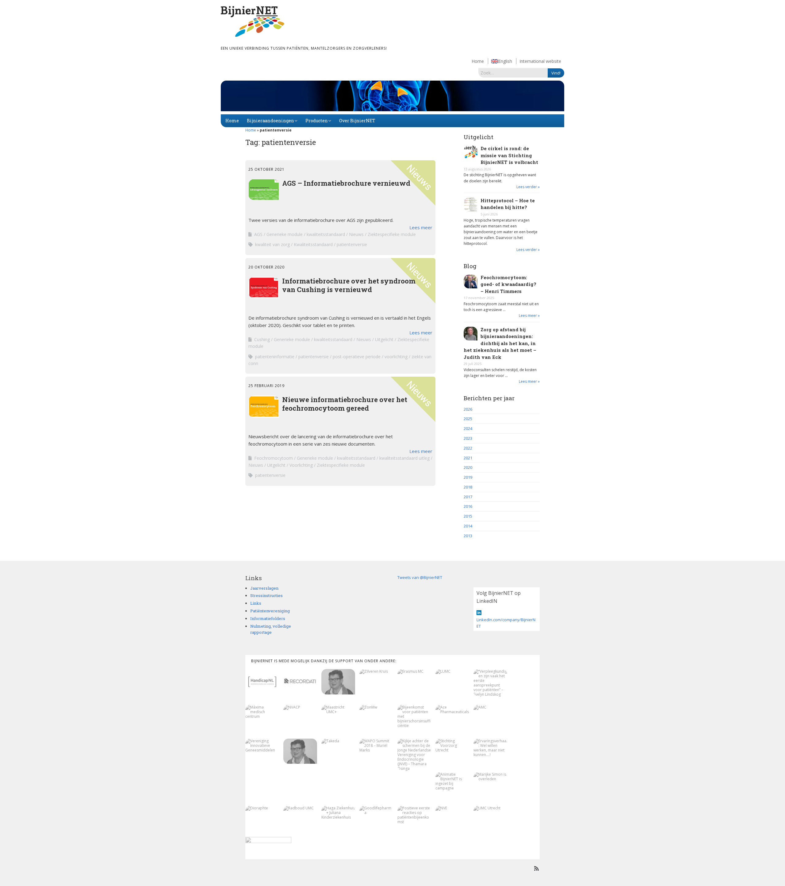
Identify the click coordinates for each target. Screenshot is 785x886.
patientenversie (352, 244)
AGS (258, 234)
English (505, 61)
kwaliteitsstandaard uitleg (404, 458)
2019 (468, 477)
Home (478, 61)
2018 (468, 487)
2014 (468, 526)
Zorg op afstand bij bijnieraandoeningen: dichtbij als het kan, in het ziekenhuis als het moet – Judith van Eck (500, 343)
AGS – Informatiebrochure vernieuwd (346, 183)
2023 (468, 438)
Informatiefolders (267, 618)
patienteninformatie (274, 356)
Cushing (262, 339)
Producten (316, 121)
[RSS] (536, 868)
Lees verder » (528, 186)
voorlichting (396, 356)
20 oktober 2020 (266, 267)
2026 (468, 409)
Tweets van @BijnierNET (419, 577)
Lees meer (420, 227)
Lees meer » (529, 315)
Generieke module (284, 234)
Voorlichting (301, 465)
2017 (468, 497)
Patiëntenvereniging (270, 611)
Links (255, 603)
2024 (468, 428)
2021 (468, 458)
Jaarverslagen (264, 588)
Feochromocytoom (273, 458)
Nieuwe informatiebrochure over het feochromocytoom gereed (344, 404)
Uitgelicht (384, 339)
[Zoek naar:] (513, 73)
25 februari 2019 (266, 385)
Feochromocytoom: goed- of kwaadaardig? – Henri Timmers (508, 284)
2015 (468, 516)
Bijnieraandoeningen (270, 121)
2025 (468, 418)
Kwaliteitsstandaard (313, 244)
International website (540, 61)
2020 (468, 467)
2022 (468, 448)
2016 (468, 506)
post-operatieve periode (357, 356)
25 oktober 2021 (266, 169)
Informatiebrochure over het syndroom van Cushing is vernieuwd (348, 285)
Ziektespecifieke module (392, 234)
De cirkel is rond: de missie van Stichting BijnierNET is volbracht (509, 155)
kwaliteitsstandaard (326, 234)
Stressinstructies (266, 595)
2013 (468, 535)
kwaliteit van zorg (272, 244)
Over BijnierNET (357, 121)
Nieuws (356, 234)
